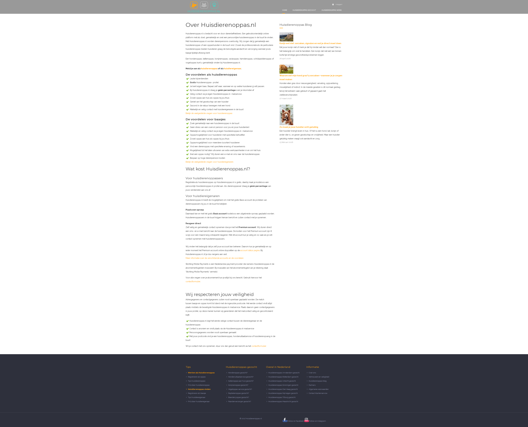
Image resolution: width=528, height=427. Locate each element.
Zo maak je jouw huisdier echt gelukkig (299, 127)
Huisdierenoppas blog (318, 381)
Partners (312, 385)
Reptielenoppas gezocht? (238, 393)
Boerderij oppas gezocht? (238, 397)
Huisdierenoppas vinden (199, 389)
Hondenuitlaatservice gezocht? (240, 377)
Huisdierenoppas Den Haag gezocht (283, 389)
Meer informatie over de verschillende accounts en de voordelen (215, 258)
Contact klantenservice (318, 393)
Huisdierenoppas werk (332, 10)
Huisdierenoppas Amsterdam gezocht (283, 373)
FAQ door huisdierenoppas (199, 385)
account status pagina (250, 250)
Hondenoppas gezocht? (238, 373)
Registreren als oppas (197, 377)
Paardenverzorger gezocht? (239, 401)
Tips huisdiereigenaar (196, 397)
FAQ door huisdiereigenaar (199, 401)
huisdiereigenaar (232, 68)
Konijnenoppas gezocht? (238, 385)
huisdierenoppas (209, 68)
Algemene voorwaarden (319, 389)
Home (284, 10)
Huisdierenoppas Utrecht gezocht (282, 381)
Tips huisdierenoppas (196, 381)
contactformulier (193, 281)
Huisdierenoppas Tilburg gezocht (281, 397)
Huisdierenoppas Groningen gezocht (283, 385)
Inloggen (338, 4)
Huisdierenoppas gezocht (304, 10)
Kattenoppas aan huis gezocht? (241, 381)
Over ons (312, 373)
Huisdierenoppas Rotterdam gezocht (283, 377)
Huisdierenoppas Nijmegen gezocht (283, 393)
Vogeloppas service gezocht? (240, 389)
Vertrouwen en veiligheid (319, 377)
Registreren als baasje (197, 393)
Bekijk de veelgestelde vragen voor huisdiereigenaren (209, 162)
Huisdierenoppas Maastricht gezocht (283, 401)
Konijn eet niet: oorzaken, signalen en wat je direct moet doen (310, 43)
